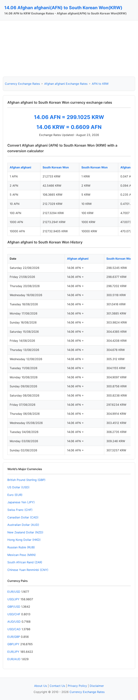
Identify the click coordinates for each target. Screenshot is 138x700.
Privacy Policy (77, 686)
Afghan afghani (20, 167)
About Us (40, 686)
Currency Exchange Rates (22, 83)
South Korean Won (56, 167)
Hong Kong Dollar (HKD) (24, 539)
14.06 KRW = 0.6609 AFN (69, 127)
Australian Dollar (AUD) (23, 525)
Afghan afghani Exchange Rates (66, 83)
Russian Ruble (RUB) (21, 547)
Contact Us (57, 686)
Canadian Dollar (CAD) (22, 517)
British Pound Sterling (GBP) (26, 480)
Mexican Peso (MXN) (21, 555)
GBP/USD (13, 606)
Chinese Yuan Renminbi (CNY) (27, 570)
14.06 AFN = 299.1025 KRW (69, 117)
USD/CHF (13, 614)
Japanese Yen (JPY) (21, 502)
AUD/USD (14, 621)
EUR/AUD (13, 659)
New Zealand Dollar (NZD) (25, 532)
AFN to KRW (100, 83)
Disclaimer (97, 686)
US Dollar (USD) (18, 487)
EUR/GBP (13, 637)
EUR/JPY (13, 651)
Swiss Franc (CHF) (20, 510)
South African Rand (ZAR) (24, 562)
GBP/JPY (13, 644)
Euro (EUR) (14, 495)
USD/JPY (13, 599)
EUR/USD (13, 591)
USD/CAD (14, 629)
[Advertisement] (69, 48)
